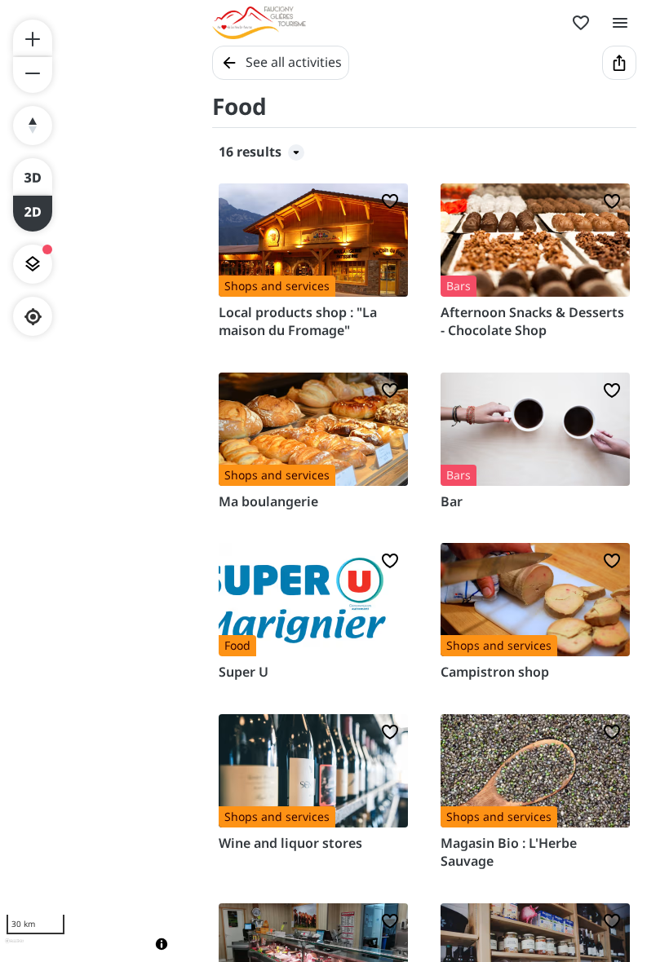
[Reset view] (32, 125)
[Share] (619, 63)
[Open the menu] (620, 23)
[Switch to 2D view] (32, 214)
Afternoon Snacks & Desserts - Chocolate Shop (532, 321)
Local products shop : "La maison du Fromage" (298, 321)
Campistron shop (495, 672)
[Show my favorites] (581, 23)
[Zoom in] (32, 37)
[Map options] (32, 264)
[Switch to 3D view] (32, 176)
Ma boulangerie (268, 501)
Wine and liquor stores (290, 843)
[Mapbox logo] (14, 947)
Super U (243, 672)
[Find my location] (33, 317)
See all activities (294, 62)
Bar (452, 501)
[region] (89, 481)
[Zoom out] (32, 75)
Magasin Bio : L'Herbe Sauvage (509, 852)
